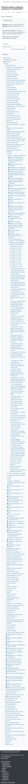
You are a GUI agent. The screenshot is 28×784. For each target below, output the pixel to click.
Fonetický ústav (11, 71)
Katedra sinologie (11, 630)
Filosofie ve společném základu (15, 67)
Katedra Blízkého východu (14, 575)
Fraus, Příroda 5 (26, 12)
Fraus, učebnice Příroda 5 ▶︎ (17, 49)
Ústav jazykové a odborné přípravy (15, 715)
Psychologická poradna (13, 608)
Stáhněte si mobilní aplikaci (8, 782)
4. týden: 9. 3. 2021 (16, 253)
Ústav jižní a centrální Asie (14, 552)
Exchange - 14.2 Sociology (14, 603)
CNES (8, 601)
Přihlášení (7, 756)
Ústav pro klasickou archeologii (15, 573)
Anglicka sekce (11, 596)
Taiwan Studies (11, 627)
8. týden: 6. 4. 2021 (16, 261)
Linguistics (10, 590)
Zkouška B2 (12, 516)
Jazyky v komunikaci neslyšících (17, 475)
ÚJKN (10, 477)
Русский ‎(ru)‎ (5, 779)
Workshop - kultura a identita (16, 537)
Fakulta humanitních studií (12, 713)
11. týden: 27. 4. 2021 (24, 12)
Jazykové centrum (12, 73)
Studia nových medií (12, 78)
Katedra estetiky (11, 108)
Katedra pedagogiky (12, 97)
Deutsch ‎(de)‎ (5, 774)
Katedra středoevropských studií (15, 554)
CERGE (8, 742)
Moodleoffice (5, 763)
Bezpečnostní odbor (11, 738)
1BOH (8, 592)
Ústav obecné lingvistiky (13, 93)
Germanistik (10, 612)
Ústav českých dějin (12, 142)
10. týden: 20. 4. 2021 (16, 265)
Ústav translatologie (12, 148)
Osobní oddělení (11, 583)
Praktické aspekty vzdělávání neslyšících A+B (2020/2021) (19, 12)
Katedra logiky (11, 110)
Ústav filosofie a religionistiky (14, 104)
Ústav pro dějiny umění (13, 135)
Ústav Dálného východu (13, 98)
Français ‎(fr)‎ (5, 778)
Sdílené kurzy (9, 737)
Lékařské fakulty (10, 700)
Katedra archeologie (12, 577)
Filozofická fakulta (5, 12)
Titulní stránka (1, 12)
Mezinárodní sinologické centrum (15, 144)
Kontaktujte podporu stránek (10, 751)
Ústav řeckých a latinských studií (15, 82)
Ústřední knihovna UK (11, 717)
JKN (10, 479)
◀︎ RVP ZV (5, 44)
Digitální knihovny (11, 693)
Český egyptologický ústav (14, 69)
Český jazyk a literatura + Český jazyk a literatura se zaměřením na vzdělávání (15, 621)
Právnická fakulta (10, 706)
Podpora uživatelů (5, 761)
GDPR (3, 769)
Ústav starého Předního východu (15, 632)
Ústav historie (10, 618)
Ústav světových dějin (13, 95)
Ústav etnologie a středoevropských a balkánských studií (14, 564)
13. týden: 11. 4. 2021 (16, 461)
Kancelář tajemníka (12, 586)
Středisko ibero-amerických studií (15, 106)
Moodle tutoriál (6, 765)
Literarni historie (11, 594)
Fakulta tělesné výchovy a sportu (14, 711)
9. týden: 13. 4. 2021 (16, 263)
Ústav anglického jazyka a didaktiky (16, 80)
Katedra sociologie (12, 89)
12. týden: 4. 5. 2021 (16, 459)
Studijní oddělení (11, 610)
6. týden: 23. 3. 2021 (16, 257)
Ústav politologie (11, 87)
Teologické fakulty (10, 707)
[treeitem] (14, 401)
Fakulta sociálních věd (11, 709)
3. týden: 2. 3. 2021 (16, 251)
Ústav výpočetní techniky (12, 722)
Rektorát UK (9, 740)
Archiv (10, 153)
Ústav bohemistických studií (14, 561)
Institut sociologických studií (14, 137)
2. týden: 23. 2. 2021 (16, 250)
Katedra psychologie (12, 100)
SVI (8, 585)
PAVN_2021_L (4, 758)
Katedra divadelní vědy (13, 102)
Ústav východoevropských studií (15, 140)
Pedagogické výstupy (16, 246)
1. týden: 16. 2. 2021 (16, 248)
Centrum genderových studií (14, 556)
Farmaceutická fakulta (12, 698)
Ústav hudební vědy (12, 122)
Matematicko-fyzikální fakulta (13, 702)
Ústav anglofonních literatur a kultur (16, 91)
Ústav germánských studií (14, 146)
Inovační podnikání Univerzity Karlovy (15, 735)
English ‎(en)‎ (5, 776)
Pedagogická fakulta (11, 704)
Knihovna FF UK (11, 588)
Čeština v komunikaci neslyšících (14, 12)
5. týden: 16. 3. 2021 (16, 255)
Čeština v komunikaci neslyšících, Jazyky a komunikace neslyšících (16, 482)
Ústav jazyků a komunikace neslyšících (9, 12)
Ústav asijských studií (12, 579)
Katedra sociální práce (13, 571)
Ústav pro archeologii (13, 581)
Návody (4, 768)
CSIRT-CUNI (9, 744)
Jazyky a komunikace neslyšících (17, 473)
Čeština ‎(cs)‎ (4, 771)
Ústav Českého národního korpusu (16, 138)
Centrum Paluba (11, 625)
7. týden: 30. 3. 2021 (16, 259)
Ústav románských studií (13, 117)
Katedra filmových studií (13, 115)
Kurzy (6, 63)
